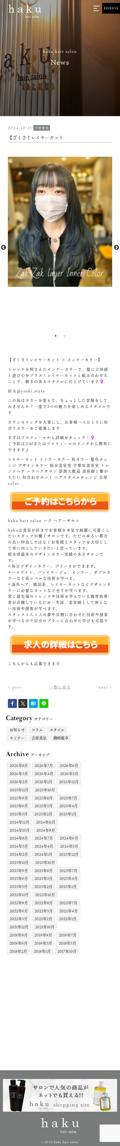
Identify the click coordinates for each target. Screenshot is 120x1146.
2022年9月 (19, 903)
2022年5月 (44, 911)
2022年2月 (43, 919)
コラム (37, 730)
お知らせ (17, 730)
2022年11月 (19, 895)
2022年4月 (68, 911)
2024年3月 (69, 846)
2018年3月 (67, 943)
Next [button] (116, 248)
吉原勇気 (39, 738)
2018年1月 (42, 951)
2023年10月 (45, 862)
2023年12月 (69, 854)
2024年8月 (19, 838)
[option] (60, 222)
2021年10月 (44, 927)
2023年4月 (68, 878)
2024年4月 (44, 846)
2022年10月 (45, 895)
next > (105, 687)
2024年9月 (45, 830)
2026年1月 (43, 782)
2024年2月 (19, 854)
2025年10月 (45, 790)
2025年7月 (68, 798)
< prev (15, 687)
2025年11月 (19, 790)
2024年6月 (69, 838)
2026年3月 (69, 773)
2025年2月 (43, 814)
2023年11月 (19, 862)
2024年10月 (20, 830)
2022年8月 (44, 903)
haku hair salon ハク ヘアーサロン (44, 520)
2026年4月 (44, 773)
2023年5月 (44, 878)
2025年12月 (69, 782)
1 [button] (56, 336)
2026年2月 (19, 782)
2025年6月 (19, 806)
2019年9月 (19, 935)
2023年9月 (19, 870)
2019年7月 (68, 935)
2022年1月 (68, 919)
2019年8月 (43, 935)
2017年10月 (67, 951)
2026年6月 (69, 765)
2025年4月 (68, 806)
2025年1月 (68, 814)
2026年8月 (19, 765)
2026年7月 (44, 765)
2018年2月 (18, 951)
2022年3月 (19, 919)
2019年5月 (43, 943)
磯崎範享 (60, 738)
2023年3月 (19, 886)
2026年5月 (19, 773)
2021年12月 (19, 927)
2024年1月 (43, 854)
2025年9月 (19, 798)
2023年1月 (68, 886)
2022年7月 (68, 903)
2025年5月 (44, 806)
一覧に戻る (60, 687)
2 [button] (64, 336)
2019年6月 (19, 943)
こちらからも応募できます (34, 663)
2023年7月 (68, 870)
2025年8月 (44, 798)
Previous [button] (3, 248)
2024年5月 (19, 846)
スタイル (57, 730)
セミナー (17, 738)
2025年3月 (19, 814)
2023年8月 (44, 870)
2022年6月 (19, 911)
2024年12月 (19, 822)
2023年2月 (43, 886)
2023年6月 (19, 878)
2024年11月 (45, 822)
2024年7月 (44, 838)
